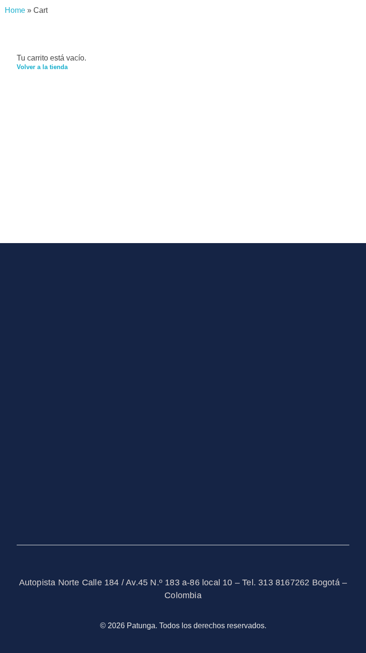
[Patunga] (88, 295)
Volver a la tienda (42, 67)
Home (15, 10)
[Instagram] (20, 505)
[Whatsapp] (47, 505)
